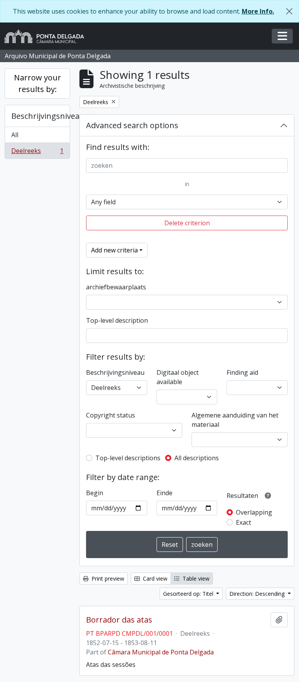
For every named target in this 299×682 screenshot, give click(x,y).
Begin (94, 493)
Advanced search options (132, 125)
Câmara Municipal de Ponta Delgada (161, 652)
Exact (243, 522)
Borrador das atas (119, 620)
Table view (195, 578)
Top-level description (117, 320)
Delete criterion (187, 223)
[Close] (289, 11)
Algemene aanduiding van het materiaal (235, 420)
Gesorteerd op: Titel (189, 593)
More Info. (258, 11)
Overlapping (254, 512)
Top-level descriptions (127, 458)
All (14, 134)
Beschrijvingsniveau (40, 116)
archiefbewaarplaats (116, 287)
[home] (47, 36)
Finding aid (242, 372)
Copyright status (110, 415)
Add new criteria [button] (114, 250)
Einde (164, 493)
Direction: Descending (257, 593)
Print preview (107, 578)
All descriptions (196, 458)
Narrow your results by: (37, 83)
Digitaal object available (178, 377)
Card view (154, 578)
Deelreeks (37, 152)
